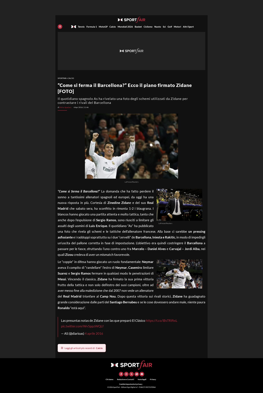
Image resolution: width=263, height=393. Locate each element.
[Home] (73, 26)
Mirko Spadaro (65, 107)
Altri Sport (188, 26)
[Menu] (60, 26)
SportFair (62, 78)
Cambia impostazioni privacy (130, 384)
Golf (170, 26)
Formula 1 (91, 26)
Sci (164, 26)
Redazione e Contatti (125, 379)
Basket (138, 26)
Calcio (112, 26)
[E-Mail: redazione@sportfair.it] (142, 374)
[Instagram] (126, 374)
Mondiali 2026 (125, 26)
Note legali (142, 379)
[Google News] (136, 374)
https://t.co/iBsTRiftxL (161, 320)
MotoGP (103, 26)
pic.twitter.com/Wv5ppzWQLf (82, 326)
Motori (177, 26)
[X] (131, 374)
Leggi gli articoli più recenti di (84, 348)
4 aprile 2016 (94, 333)
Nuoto (157, 26)
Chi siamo (109, 379)
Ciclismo (148, 26)
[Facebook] (121, 374)
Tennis (81, 26)
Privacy (153, 379)
